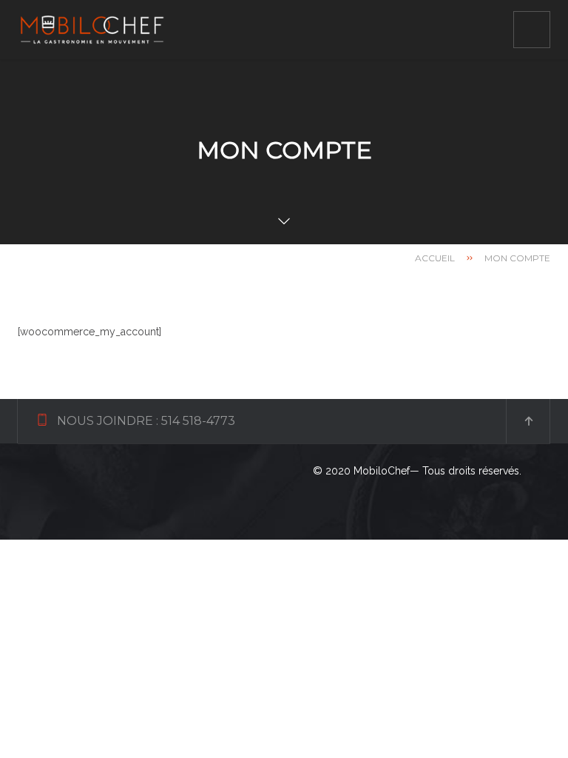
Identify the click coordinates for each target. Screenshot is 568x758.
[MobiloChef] (91, 29)
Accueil (435, 258)
